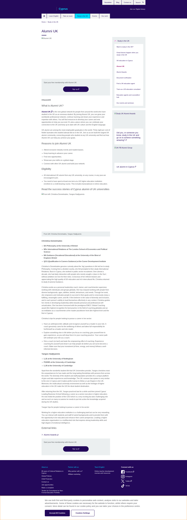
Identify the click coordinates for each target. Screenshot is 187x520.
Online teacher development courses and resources (104, 472)
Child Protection (47, 479)
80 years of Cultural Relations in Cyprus (52, 472)
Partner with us (73, 467)
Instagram (128, 476)
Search (144, 3)
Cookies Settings (83, 513)
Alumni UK (46, 112)
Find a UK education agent (126, 83)
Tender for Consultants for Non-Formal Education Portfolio (52, 491)
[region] (93, 508)
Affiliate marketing (74, 474)
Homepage (44, 16)
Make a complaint (48, 488)
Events (94, 16)
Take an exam (68, 16)
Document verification (124, 78)
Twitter (127, 481)
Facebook (129, 472)
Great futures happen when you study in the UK (127, 54)
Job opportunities (47, 485)
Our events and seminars (125, 103)
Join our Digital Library (137, 9)
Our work (105, 16)
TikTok (127, 486)
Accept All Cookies (57, 513)
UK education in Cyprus (125, 60)
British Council (48, 9)
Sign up (75, 89)
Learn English (53, 16)
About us (45, 467)
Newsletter (108, 2)
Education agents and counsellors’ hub (128, 96)
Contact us (127, 2)
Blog (117, 2)
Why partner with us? (75, 471)
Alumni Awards (50, 435)
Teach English (99, 467)
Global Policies (47, 476)
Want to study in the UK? (125, 47)
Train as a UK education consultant (128, 89)
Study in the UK (82, 16)
